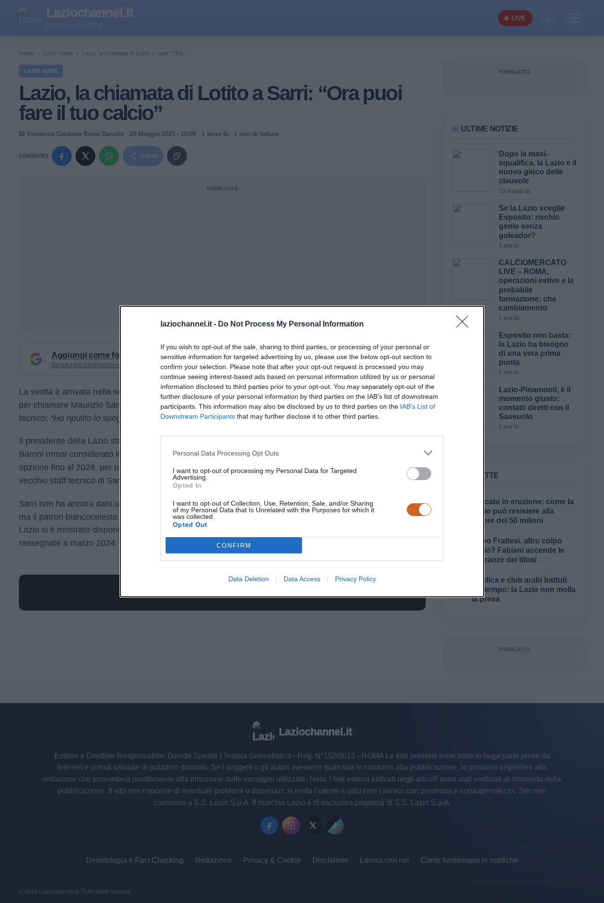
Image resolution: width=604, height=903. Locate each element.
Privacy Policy (355, 579)
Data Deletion (248, 579)
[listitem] (302, 453)
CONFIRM (234, 545)
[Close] (465, 325)
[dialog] (302, 451)
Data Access (302, 579)
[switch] (419, 473)
